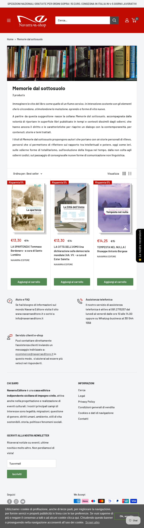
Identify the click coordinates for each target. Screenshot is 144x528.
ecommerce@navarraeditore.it (34, 354)
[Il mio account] (127, 20)
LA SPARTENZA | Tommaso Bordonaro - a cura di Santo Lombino (26, 250)
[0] (134, 20)
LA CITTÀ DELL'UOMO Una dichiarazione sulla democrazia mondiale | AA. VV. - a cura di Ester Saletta (72, 253)
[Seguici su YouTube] (22, 501)
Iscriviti (17, 474)
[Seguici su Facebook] (9, 501)
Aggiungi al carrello (29, 281)
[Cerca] (114, 20)
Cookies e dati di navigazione (96, 412)
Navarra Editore (20, 260)
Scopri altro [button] (92, 522)
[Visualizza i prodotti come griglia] (124, 173)
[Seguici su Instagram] (16, 501)
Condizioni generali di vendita (96, 407)
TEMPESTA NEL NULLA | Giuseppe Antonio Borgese (112, 249)
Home (10, 39)
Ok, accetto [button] (126, 516)
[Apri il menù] (9, 20)
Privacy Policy (86, 401)
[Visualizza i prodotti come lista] (130, 173)
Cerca (81, 390)
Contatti (83, 418)
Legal (81, 395)
